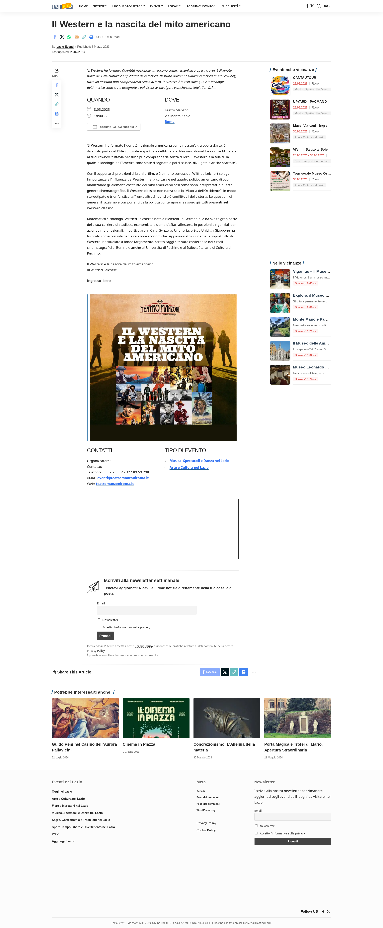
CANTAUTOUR (304, 78)
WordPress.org (205, 810)
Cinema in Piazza (139, 744)
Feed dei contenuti (207, 797)
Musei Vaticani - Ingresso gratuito (319, 125)
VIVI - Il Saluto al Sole (310, 149)
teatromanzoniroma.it (115, 483)
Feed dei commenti (208, 803)
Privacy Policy (96, 651)
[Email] (76, 37)
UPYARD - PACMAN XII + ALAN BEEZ (322, 102)
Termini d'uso (144, 646)
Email (101, 603)
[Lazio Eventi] (62, 6)
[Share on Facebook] (54, 37)
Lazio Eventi (65, 46)
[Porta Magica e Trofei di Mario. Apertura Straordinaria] (297, 718)
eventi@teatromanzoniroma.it (123, 478)
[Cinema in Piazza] (156, 718)
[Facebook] (307, 6)
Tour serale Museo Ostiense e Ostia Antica (326, 173)
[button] (319, 6)
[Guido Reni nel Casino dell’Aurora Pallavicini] (85, 718)
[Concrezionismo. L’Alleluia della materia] (226, 718)
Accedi (200, 791)
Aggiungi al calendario (116, 127)
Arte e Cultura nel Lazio (189, 467)
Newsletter (110, 620)
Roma (170, 121)
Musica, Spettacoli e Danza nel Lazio (199, 460)
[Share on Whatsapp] (69, 37)
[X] (312, 6)
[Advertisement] (300, 228)
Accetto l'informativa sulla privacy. (126, 627)
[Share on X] (62, 37)
